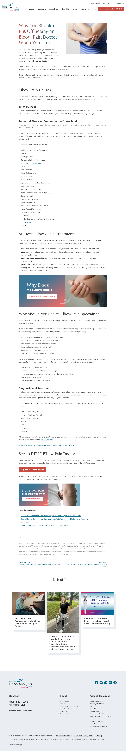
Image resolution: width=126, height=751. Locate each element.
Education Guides (96, 721)
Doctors (32, 9)
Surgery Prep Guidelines (98, 714)
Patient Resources (100, 696)
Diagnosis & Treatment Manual (71, 706)
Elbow (22, 537)
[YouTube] (110, 682)
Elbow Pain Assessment (98, 724)
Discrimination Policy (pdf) (83, 736)
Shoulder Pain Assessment (99, 726)
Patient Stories (65, 711)
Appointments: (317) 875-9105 (111, 9)
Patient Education (88, 9)
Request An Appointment (32, 470)
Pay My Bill (106, 4)
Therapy (75, 9)
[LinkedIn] (105, 682)
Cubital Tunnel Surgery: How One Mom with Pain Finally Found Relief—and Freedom (54, 519)
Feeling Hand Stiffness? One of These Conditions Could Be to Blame (87, 564)
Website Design (13, 744)
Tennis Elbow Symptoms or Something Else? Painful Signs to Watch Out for (51, 516)
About (63, 696)
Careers (63, 704)
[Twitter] (101, 682)
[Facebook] (96, 682)
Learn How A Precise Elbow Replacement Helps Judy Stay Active (45, 445)
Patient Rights (95, 711)
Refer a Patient (94, 4)
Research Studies (66, 714)
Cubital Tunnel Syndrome (31, 163)
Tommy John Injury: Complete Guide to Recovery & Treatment (46, 525)
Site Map (99, 736)
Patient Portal (119, 4)
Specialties (53, 9)
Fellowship (65, 9)
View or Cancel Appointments (100, 716)
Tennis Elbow (26, 222)
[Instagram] (115, 682)
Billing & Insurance (96, 701)
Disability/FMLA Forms (97, 704)
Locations (42, 9)
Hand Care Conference (68, 709)
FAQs (91, 706)
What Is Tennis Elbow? (29, 522)
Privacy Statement (63, 736)
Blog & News (64, 701)
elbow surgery (47, 440)
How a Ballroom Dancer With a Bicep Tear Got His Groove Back (39, 563)
